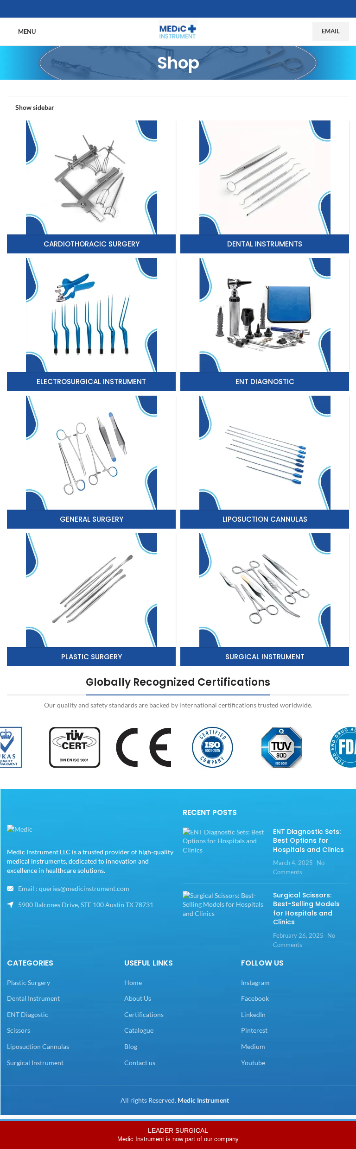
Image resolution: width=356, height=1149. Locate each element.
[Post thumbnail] (224, 852)
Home (133, 982)
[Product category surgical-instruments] (264, 599)
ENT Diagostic (27, 1014)
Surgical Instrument (35, 1063)
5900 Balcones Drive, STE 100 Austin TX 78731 (85, 905)
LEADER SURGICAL (178, 1135)
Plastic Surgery (28, 982)
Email (331, 31)
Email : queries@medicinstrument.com (73, 888)
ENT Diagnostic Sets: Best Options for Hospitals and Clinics (308, 840)
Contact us (139, 1063)
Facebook (255, 998)
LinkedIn (253, 1014)
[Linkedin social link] (189, 9)
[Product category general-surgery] (91, 462)
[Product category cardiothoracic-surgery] (91, 186)
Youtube (253, 1063)
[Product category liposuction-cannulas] (264, 462)
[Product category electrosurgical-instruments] (91, 324)
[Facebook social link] (166, 9)
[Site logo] (178, 31)
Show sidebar (34, 107)
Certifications (144, 1014)
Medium (253, 1046)
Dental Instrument (33, 998)
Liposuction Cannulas (38, 1046)
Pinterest (254, 1030)
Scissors (18, 1030)
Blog (130, 1046)
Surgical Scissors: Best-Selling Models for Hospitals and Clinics (306, 908)
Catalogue (138, 1030)
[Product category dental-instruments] (264, 186)
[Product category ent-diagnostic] (264, 324)
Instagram (255, 982)
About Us (137, 998)
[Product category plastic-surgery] (91, 599)
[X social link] (178, 9)
